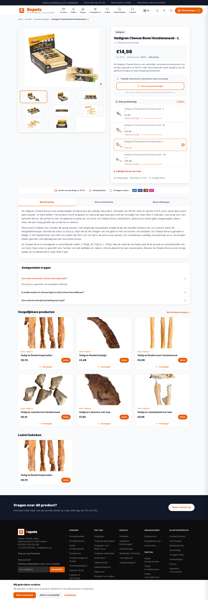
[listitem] (33, 97)
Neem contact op (181, 507)
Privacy (173, 564)
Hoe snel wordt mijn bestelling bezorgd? (43, 300)
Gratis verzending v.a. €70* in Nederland (60, 3)
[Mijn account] (164, 10)
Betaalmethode (177, 545)
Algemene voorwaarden (176, 570)
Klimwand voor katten (104, 576)
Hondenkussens (76, 541)
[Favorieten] (171, 10)
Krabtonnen (99, 558)
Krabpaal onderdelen (104, 553)
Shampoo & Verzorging (74, 576)
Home (20, 19)
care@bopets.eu (44, 548)
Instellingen (70, 595)
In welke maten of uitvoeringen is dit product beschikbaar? (53, 292)
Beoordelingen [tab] (161, 202)
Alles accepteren (24, 595)
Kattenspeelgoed (102, 567)
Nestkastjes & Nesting (129, 553)
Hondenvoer (75, 553)
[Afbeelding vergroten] (101, 84)
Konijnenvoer (150, 536)
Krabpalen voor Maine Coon (101, 547)
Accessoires (150, 545)
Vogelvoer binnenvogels (125, 542)
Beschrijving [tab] (47, 202)
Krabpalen (99, 536)
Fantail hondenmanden (76, 547)
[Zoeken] (157, 10)
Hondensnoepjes (41, 19)
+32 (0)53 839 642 (26, 548)
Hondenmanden (76, 536)
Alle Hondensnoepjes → (178, 312)
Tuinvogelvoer (126, 558)
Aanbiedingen (176, 559)
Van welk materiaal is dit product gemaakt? (44, 278)
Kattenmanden (101, 562)
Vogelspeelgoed (127, 562)
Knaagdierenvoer (152, 541)
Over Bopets (175, 541)
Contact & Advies (178, 536)
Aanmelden (57, 569)
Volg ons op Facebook (29, 553)
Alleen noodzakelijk (49, 595)
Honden (28, 19)
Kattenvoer (99, 572)
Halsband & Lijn (76, 570)
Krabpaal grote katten (104, 541)
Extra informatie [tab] (104, 202)
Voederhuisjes (126, 549)
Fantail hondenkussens (151, 567)
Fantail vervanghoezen (151, 575)
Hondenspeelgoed (78, 565)
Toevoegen (47, 367)
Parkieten (123, 536)
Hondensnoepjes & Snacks (78, 559)
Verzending (175, 550)
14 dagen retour (177, 555)
